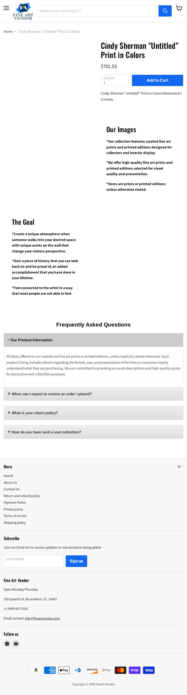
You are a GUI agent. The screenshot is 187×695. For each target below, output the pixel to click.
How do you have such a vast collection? (46, 432)
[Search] (165, 11)
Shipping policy (15, 522)
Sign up (76, 561)
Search (8, 475)
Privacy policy (13, 509)
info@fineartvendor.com (42, 618)
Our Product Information (31, 340)
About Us (10, 482)
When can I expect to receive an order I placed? (52, 394)
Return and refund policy (22, 496)
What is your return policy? (35, 413)
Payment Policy (15, 502)
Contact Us (11, 489)
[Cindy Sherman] (15, 53)
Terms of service (15, 516)
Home (8, 31)
